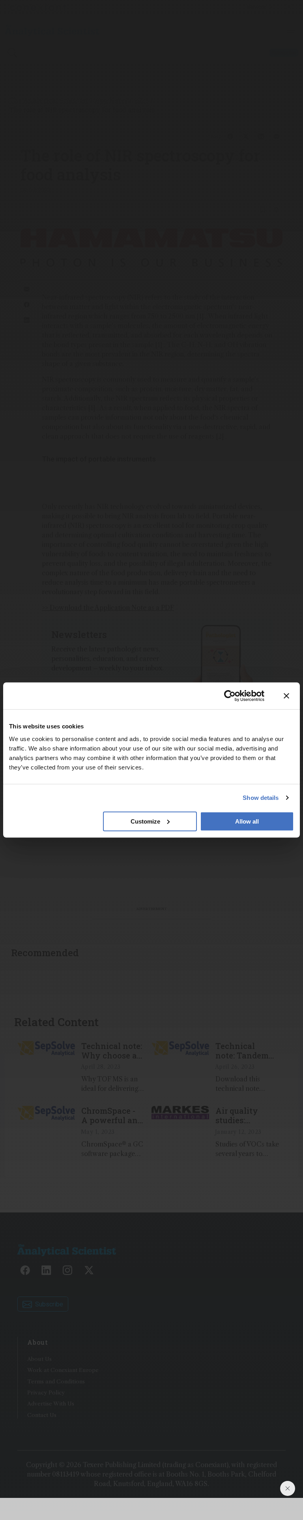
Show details (261, 797)
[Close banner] (286, 696)
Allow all (247, 821)
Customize (145, 821)
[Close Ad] (287, 1488)
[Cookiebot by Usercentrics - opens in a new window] (229, 696)
